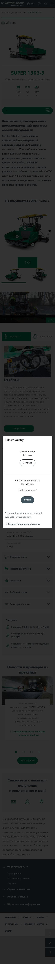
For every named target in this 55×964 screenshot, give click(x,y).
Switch (27, 499)
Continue (27, 462)
